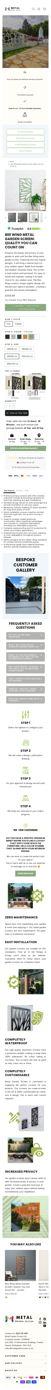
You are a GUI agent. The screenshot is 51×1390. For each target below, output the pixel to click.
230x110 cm (27, 356)
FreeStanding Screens (25, 144)
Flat (8, 324)
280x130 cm (12, 364)
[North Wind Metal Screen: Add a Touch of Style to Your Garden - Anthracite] (45, 1297)
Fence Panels (25, 151)
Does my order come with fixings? (24, 700)
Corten (25, 336)
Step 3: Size (12, 344)
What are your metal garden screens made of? (24, 646)
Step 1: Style (12, 319)
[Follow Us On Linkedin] (44, 1322)
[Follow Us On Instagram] (40, 1322)
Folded (18, 324)
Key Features (9, 491)
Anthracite (19, 336)
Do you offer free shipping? (19, 636)
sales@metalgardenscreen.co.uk (19, 1348)
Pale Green (31, 336)
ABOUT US (11, 1370)
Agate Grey (13, 336)
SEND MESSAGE (25, 873)
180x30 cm (12, 349)
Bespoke (19, 491)
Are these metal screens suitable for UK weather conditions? (23, 669)
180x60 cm (27, 349)
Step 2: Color (19, 332)
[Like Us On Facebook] (40, 1319)
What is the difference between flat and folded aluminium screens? (24, 657)
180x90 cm (12, 356)
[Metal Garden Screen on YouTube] (44, 1325)
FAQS (27, 491)
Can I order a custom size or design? (24, 680)
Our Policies (13, 1363)
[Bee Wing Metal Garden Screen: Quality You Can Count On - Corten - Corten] (6, 1297)
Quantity (10, 401)
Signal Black (7, 336)
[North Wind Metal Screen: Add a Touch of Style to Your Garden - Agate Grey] (43, 1297)
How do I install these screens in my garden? (22, 690)
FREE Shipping (29, 300)
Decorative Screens (25, 138)
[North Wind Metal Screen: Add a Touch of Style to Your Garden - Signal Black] (40, 1297)
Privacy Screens (25, 132)
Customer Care (15, 1356)
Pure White (37, 336)
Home (12, 161)
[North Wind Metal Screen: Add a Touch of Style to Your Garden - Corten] (48, 1297)
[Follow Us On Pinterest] (44, 1319)
